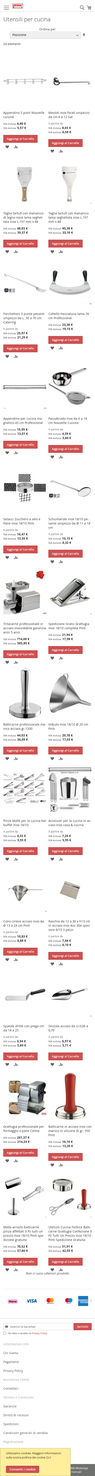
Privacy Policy (39, 1333)
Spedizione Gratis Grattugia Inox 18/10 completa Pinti (68, 626)
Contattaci (10, 1388)
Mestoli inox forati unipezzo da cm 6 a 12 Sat (68, 115)
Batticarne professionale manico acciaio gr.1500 (24, 726)
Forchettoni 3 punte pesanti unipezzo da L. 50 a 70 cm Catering (23, 318)
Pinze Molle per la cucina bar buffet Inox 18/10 (24, 823)
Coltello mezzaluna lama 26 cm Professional (68, 316)
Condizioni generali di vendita (25, 1433)
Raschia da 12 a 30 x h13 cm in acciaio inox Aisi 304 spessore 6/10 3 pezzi (69, 925)
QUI (48, 1457)
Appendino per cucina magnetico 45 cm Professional (23, 420)
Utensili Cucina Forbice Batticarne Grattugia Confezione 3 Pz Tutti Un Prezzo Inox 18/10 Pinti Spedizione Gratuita (70, 1233)
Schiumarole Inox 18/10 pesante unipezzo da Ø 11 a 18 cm (69, 523)
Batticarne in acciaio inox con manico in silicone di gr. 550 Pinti (70, 1130)
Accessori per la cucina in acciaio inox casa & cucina (69, 823)
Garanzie (10, 1406)
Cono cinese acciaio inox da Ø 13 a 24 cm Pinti (23, 923)
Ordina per (47, 29)
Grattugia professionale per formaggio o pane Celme (23, 1128)
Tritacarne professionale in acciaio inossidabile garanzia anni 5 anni (24, 628)
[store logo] (17, 6)
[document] (36, 1462)
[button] (7, 146)
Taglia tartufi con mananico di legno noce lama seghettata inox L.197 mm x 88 (23, 217)
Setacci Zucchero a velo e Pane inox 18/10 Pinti (21, 521)
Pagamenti (11, 1362)
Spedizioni (11, 1424)
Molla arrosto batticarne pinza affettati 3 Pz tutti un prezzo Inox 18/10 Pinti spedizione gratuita (23, 1233)
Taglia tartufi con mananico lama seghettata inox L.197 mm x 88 (68, 217)
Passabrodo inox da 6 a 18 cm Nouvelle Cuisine (67, 420)
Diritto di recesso (15, 1415)
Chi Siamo (10, 1353)
